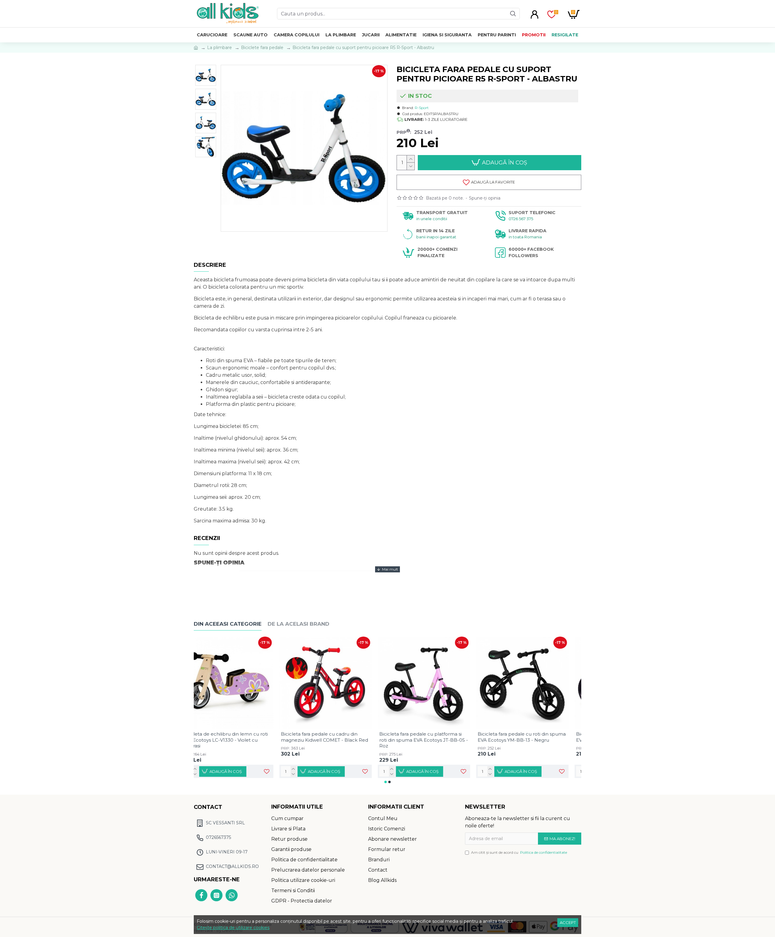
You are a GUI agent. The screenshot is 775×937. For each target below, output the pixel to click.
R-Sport (422, 107)
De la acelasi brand (298, 624)
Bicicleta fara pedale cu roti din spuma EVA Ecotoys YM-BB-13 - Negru (534, 737)
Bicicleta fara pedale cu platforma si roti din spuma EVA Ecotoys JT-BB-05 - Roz (436, 740)
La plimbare (219, 47)
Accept (568, 922)
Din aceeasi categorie (228, 624)
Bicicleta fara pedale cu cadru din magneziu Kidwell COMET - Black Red (337, 737)
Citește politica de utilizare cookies (233, 927)
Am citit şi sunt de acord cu (519, 852)
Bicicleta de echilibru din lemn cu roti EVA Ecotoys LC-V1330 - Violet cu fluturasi (238, 740)
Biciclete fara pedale (262, 47)
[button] (385, 782)
